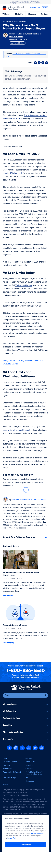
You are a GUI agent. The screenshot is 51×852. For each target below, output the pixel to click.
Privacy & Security (10, 762)
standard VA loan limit (12, 173)
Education (32, 14)
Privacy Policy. (12, 838)
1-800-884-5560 (34, 8)
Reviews (44, 14)
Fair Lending (8, 769)
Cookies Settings (9, 778)
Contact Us (30, 781)
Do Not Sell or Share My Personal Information (34, 773)
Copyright (29, 769)
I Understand (26, 844)
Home (5, 758)
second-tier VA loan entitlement (16, 430)
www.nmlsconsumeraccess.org (16, 795)
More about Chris (17, 43)
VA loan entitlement (23, 285)
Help (27, 778)
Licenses (6, 765)
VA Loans (6, 14)
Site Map (29, 758)
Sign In (45, 8)
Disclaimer (29, 765)
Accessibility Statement (12, 772)
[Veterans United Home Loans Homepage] (13, 8)
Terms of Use (30, 762)
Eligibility (19, 14)
